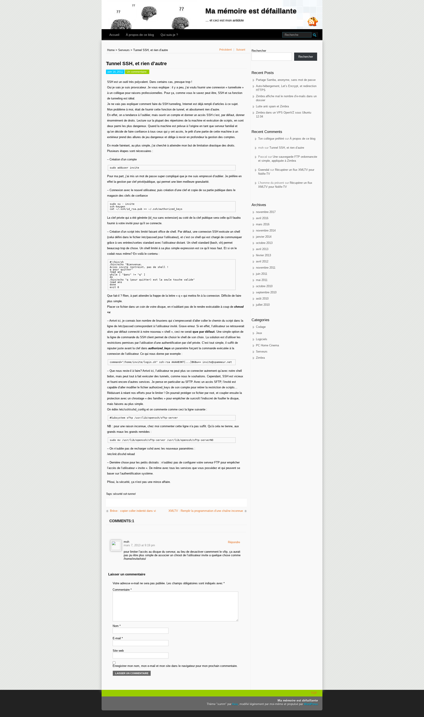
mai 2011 (261, 280)
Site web (118, 650)
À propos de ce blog (140, 34)
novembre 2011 (265, 267)
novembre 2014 (266, 230)
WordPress (311, 704)
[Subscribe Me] (312, 22)
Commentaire (122, 589)
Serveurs (124, 50)
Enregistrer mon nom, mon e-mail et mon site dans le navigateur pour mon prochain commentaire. (175, 666)
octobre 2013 (264, 243)
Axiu (235, 704)
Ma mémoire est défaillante (251, 11)
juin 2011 (261, 273)
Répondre (234, 542)
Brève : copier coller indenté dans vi (133, 510)
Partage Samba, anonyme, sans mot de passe (286, 80)
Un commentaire (137, 72)
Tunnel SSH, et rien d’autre (286, 147)
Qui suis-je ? (169, 34)
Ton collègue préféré (271, 138)
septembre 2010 (266, 292)
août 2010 (262, 298)
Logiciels (261, 339)
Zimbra (260, 357)
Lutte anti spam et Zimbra (272, 106)
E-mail (118, 638)
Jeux (259, 333)
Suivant (240, 49)
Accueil (114, 34)
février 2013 (263, 255)
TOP (314, 693)
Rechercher (259, 50)
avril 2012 (262, 261)
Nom (117, 626)
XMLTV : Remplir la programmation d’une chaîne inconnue (205, 510)
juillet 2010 (263, 304)
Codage (261, 326)
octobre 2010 (264, 286)
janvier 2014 (263, 236)
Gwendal (263, 169)
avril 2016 (262, 218)
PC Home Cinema (267, 345)
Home (111, 50)
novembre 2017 (266, 212)
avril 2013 (262, 249)
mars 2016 (262, 224)
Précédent (225, 49)
